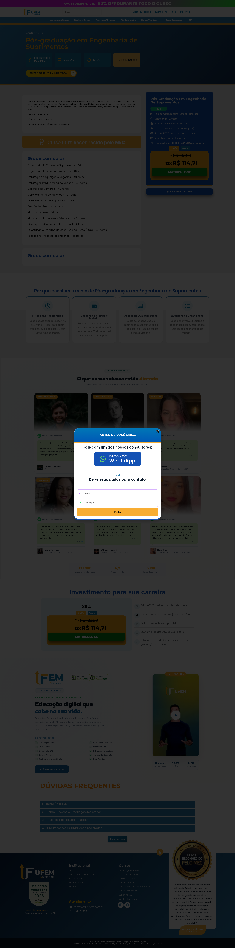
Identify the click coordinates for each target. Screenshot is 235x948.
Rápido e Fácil (118, 456)
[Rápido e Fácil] (102, 458)
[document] (117, 474)
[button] (157, 432)
